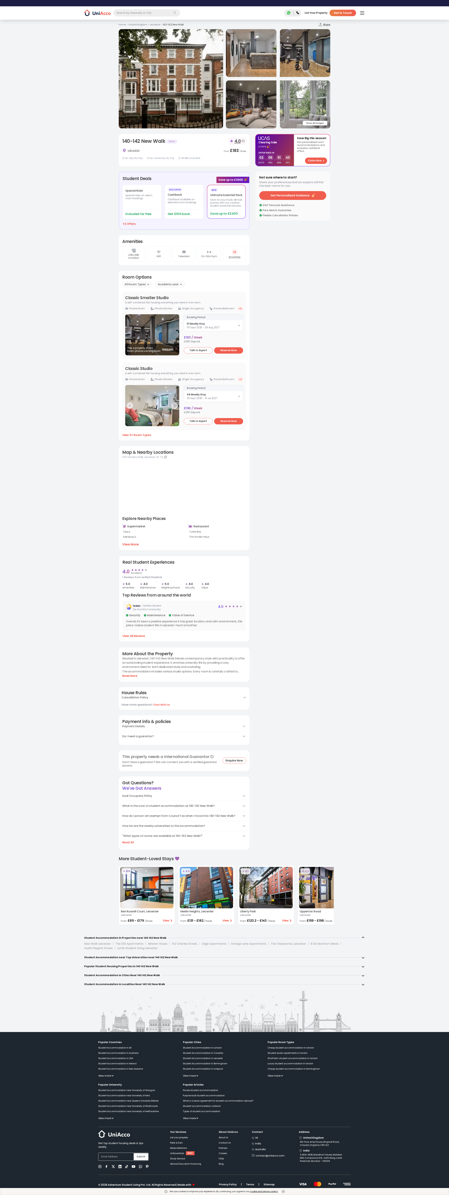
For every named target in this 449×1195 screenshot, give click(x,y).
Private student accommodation (200, 1090)
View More (130, 544)
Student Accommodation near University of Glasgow (126, 1090)
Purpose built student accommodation (204, 1095)
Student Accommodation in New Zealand (120, 1068)
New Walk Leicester (97, 944)
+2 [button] (240, 379)
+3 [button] (240, 308)
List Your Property (316, 13)
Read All (128, 842)
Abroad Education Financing (185, 1163)
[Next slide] (175, 405)
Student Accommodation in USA (115, 1058)
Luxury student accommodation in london (290, 1063)
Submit (141, 1156)
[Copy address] (165, 457)
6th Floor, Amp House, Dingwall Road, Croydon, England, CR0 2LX (319, 1143)
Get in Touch (343, 13)
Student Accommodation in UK (115, 1047)
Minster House (157, 944)
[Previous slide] (130, 405)
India (258, 1143)
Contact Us (225, 1142)
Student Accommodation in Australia (118, 1052)
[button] (184, 616)
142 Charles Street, (184, 944)
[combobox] (146, 13)
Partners (223, 1148)
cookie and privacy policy (264, 1191)
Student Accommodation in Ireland (117, 1063)
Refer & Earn (176, 1142)
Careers (223, 1153)
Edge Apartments (214, 944)
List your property (179, 1137)
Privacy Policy (228, 1184)
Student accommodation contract (202, 1106)
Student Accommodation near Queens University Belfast (128, 1100)
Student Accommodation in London (202, 1047)
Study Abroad (177, 1158)
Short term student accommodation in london (293, 1058)
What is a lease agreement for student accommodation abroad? (218, 1100)
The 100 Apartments (129, 944)
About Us (223, 1137)
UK (256, 1137)
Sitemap (269, 1184)
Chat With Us (161, 704)
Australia (260, 1149)
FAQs (221, 1158)
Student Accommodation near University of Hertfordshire (128, 1111)
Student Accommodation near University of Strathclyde (128, 1106)
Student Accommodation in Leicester (203, 1058)
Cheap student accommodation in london (291, 1047)
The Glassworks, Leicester (288, 944)
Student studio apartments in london (287, 1052)
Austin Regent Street (98, 948)
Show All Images (315, 123)
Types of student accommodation (201, 1111)
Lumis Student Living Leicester (137, 948)
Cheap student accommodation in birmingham (294, 1068)
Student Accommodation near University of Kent (124, 1095)
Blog (221, 1163)
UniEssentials (177, 1153)
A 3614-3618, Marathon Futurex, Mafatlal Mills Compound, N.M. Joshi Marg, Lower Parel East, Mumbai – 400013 (321, 1158)
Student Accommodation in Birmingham (205, 1063)
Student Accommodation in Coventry (203, 1052)
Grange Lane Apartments (248, 944)
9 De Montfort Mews (325, 944)
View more (104, 1075)
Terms (250, 1184)
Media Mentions (178, 1148)
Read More (129, 676)
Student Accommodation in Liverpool (203, 1068)
